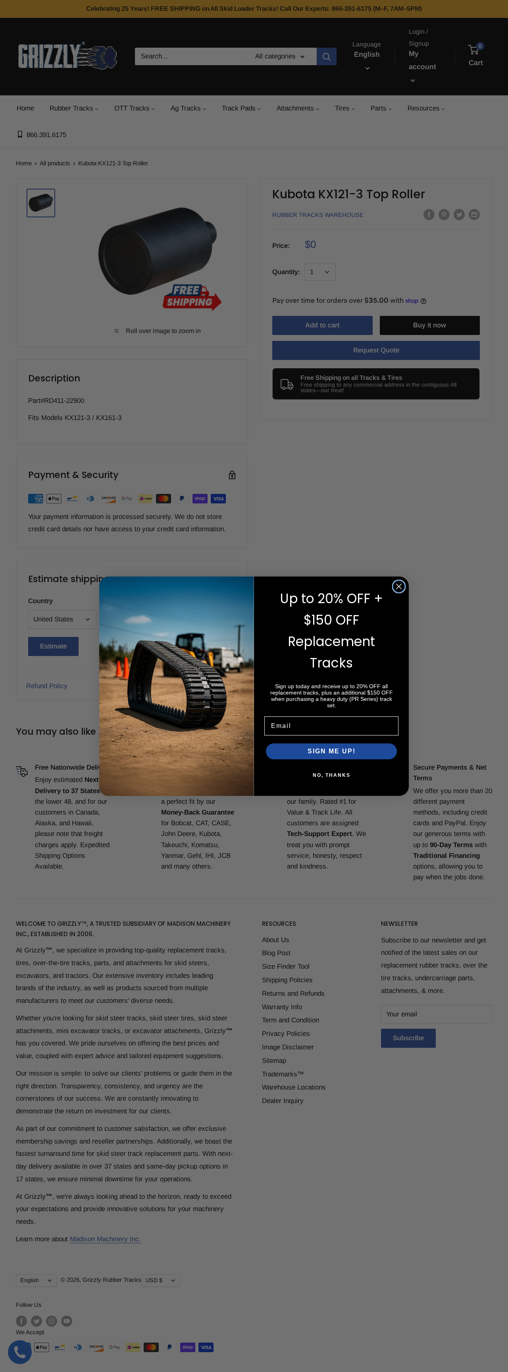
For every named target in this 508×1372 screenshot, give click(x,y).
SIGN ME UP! (332, 751)
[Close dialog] (399, 586)
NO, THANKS (331, 775)
